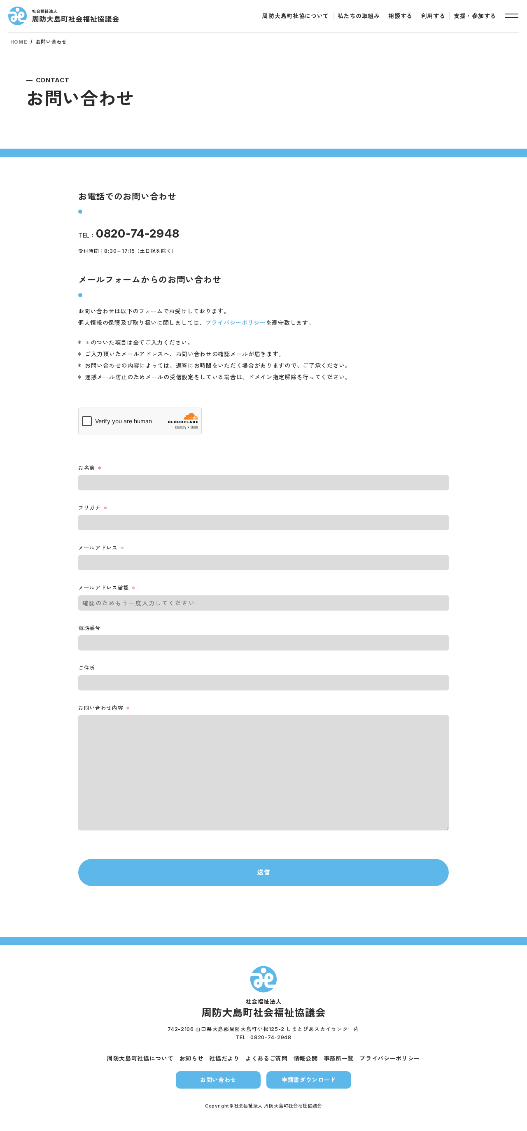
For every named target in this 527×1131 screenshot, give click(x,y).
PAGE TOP (504, 1118)
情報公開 (306, 1058)
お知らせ (192, 1058)
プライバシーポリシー (235, 322)
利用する (433, 15)
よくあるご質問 (266, 1058)
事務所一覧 (339, 1058)
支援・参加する (475, 15)
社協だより (224, 1058)
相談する (400, 15)
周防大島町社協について (295, 15)
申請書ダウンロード (309, 1079)
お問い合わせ (218, 1079)
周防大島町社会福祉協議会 (63, 16)
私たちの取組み (359, 15)
